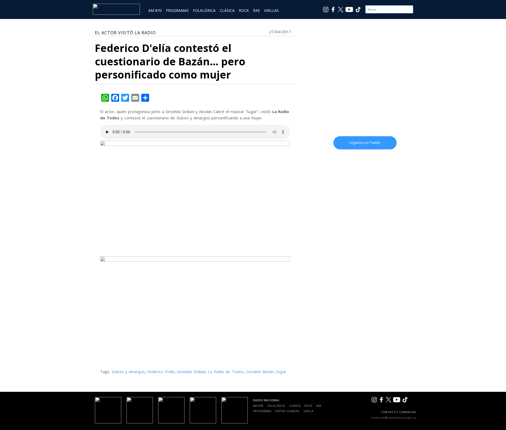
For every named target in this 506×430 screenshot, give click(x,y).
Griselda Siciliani (191, 371)
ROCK (244, 10)
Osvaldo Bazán (260, 371)
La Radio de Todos (226, 371)
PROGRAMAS (177, 10)
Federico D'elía (160, 371)
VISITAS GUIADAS (287, 411)
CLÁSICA (227, 10)
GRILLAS (271, 10)
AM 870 (155, 10)
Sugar (281, 371)
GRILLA (308, 411)
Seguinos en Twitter (365, 142)
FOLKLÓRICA (204, 10)
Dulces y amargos (128, 371)
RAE (256, 10)
